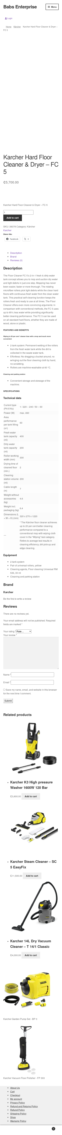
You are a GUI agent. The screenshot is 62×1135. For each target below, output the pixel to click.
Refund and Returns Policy (24, 1106)
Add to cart (12, 217)
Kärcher (17, 26)
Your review (10, 635)
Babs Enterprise (20, 6)
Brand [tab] (13, 256)
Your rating (9, 631)
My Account (10, 1130)
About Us (15, 1087)
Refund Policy (17, 1110)
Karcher (7, 230)
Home (8, 26)
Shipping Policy (18, 1113)
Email (7, 682)
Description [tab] (16, 252)
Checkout (15, 1095)
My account (16, 1099)
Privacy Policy (17, 1102)
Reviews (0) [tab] (16, 260)
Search (31, 1130)
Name (7, 674)
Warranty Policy (18, 1121)
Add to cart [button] (31, 796)
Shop (13, 1117)
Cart (12, 1091)
